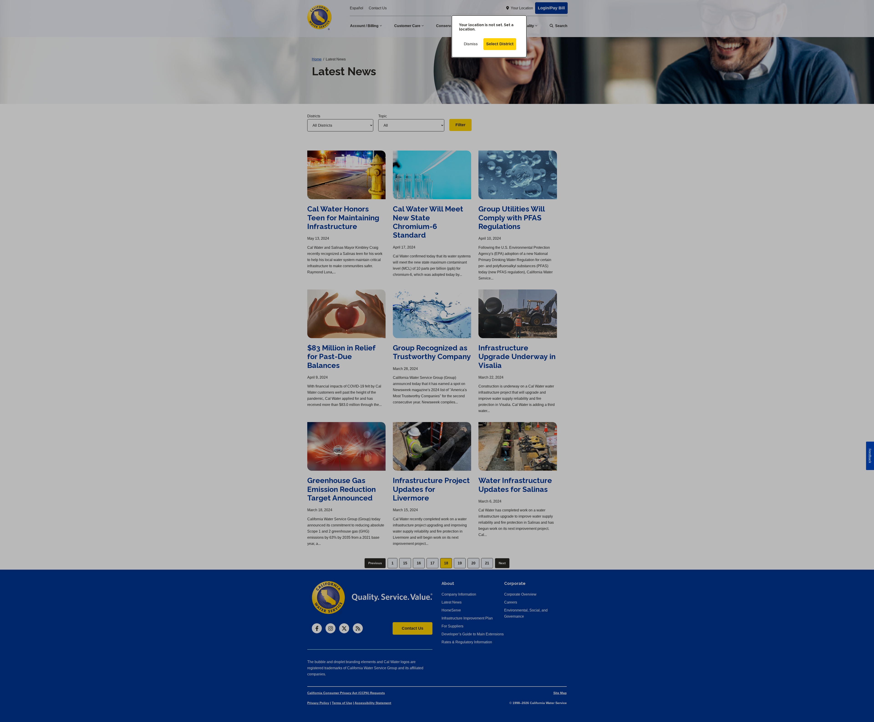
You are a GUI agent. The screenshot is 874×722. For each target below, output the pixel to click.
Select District (499, 44)
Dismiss (471, 44)
